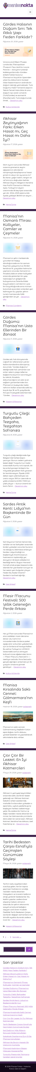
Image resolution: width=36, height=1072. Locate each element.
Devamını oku (16, 101)
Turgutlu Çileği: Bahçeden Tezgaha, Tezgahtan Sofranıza (16, 421)
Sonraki (16, 937)
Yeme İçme (11, 205)
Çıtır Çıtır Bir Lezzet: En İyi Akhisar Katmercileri (15, 761)
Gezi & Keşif (10, 584)
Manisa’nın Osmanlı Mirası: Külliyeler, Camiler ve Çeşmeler (17, 224)
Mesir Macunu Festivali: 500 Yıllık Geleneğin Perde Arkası (17, 602)
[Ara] (29, 949)
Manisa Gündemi (14, 306)
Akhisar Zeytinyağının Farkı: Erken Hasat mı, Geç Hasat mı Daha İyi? (16, 129)
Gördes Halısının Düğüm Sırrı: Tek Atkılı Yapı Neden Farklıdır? (17, 30)
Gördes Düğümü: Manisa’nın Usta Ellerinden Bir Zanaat (17, 325)
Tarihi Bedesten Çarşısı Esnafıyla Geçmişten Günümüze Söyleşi (17, 850)
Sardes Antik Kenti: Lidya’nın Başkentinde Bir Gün (17, 510)
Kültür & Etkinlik (13, 107)
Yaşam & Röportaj (14, 402)
